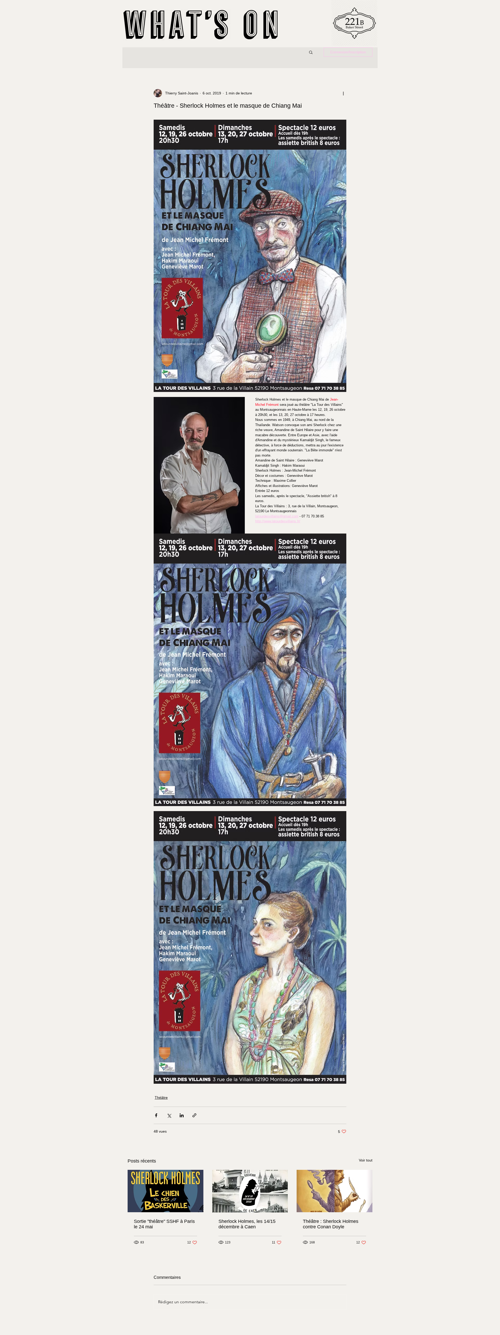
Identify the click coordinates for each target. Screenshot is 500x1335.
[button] (310, 52)
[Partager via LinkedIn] (181, 1115)
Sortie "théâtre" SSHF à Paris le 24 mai (164, 1224)
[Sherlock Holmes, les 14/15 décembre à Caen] (250, 1191)
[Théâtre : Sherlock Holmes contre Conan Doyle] (334, 1191)
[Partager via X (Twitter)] (168, 1115)
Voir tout (365, 1160)
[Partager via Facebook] (156, 1115)
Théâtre (161, 1097)
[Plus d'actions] (343, 93)
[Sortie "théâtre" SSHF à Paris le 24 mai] (165, 1191)
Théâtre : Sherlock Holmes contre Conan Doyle (330, 1224)
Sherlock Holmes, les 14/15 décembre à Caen (247, 1224)
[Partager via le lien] (194, 1115)
